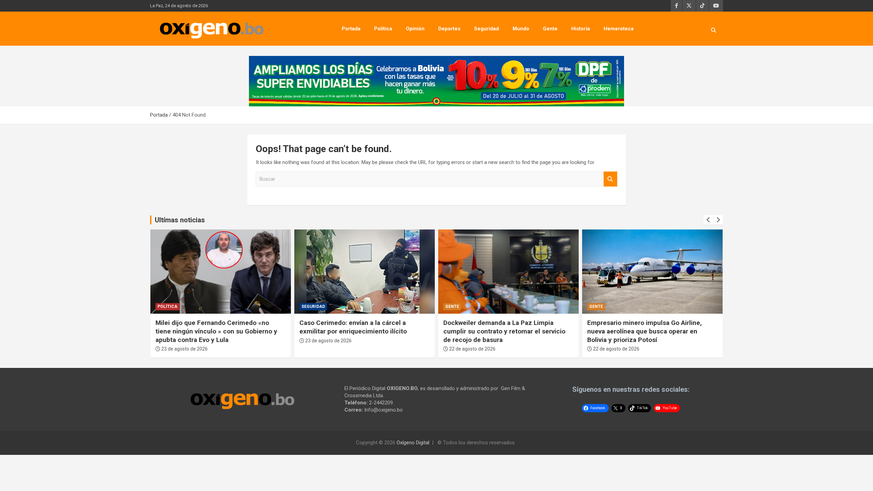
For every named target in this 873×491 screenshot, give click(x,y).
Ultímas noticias (180, 220)
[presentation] (708, 220)
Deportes (449, 29)
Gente (550, 29)
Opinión (415, 29)
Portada (351, 29)
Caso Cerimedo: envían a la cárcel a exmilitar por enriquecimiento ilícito (353, 327)
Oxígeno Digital (413, 443)
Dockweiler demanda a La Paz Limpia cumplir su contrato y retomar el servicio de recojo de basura (504, 331)
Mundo (521, 29)
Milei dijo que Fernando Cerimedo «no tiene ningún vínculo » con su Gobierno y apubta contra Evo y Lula (216, 331)
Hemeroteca (619, 29)
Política (383, 29)
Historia (580, 29)
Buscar (610, 179)
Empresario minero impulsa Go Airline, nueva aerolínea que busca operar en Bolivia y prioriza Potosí (644, 331)
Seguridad (486, 29)
